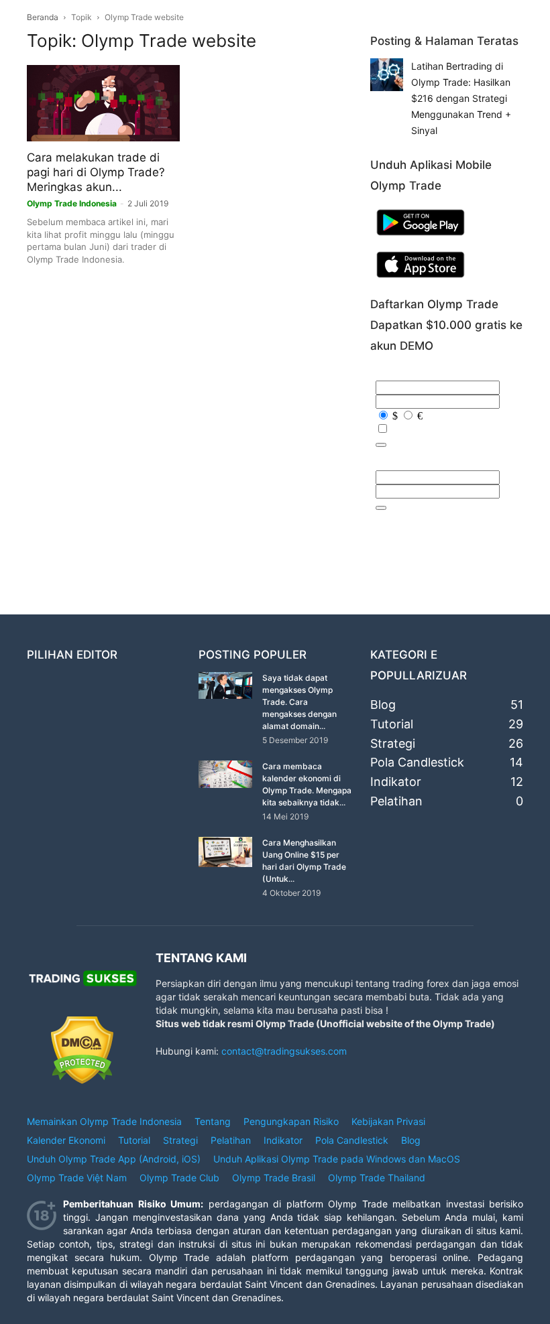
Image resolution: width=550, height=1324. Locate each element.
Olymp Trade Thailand (376, 1177)
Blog (411, 1140)
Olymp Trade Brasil (273, 1177)
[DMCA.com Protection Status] (82, 1080)
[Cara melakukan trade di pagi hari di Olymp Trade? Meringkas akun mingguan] (103, 103)
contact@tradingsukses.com (284, 1051)
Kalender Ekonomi (66, 1140)
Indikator (283, 1140)
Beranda (42, 17)
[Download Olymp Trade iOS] (420, 280)
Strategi (180, 1140)
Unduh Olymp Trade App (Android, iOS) (114, 1159)
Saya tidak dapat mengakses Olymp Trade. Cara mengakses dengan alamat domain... (299, 702)
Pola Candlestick (351, 1140)
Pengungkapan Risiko (291, 1121)
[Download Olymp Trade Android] (420, 238)
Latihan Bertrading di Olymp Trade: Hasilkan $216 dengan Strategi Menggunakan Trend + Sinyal (461, 98)
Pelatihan (231, 1140)
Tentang (213, 1121)
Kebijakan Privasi (388, 1121)
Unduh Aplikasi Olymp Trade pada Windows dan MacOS (336, 1159)
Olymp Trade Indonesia (72, 203)
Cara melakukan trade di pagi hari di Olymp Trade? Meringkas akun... (96, 172)
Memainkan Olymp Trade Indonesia (104, 1121)
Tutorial (134, 1140)
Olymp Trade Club (179, 1177)
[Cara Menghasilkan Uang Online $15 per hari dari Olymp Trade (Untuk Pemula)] (225, 852)
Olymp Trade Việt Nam (77, 1177)
